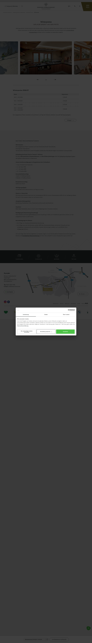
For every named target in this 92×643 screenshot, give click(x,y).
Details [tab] (46, 314)
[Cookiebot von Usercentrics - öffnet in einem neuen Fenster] (69, 310)
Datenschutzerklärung (22, 325)
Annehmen (65, 331)
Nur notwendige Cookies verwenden (26, 331)
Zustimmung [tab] (26, 314)
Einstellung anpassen (45, 331)
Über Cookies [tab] (66, 314)
